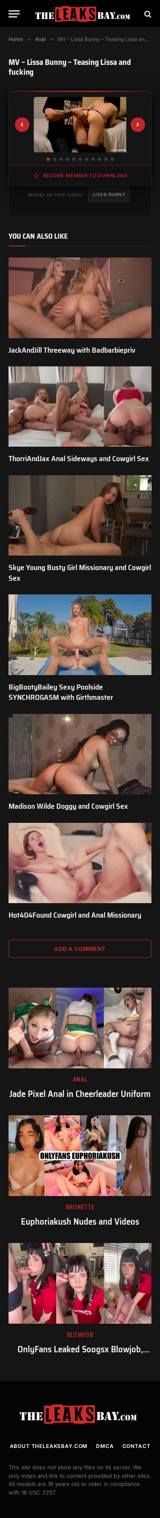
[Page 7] (86, 159)
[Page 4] (67, 159)
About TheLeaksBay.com (49, 1446)
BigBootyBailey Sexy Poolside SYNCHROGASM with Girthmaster (61, 692)
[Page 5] (74, 159)
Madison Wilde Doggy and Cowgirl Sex (68, 806)
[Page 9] (99, 159)
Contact (136, 1446)
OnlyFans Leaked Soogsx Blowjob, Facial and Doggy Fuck (80, 1355)
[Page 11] (112, 159)
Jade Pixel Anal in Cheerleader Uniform (80, 1094)
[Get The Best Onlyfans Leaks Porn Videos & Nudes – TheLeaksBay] (84, 14)
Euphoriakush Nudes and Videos (80, 1221)
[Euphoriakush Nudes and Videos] (80, 1155)
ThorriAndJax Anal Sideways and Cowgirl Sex (79, 459)
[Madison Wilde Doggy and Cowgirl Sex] (80, 754)
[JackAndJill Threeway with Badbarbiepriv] (80, 297)
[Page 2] (54, 159)
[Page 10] (106, 159)
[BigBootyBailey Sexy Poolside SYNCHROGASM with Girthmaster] (80, 634)
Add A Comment (79, 948)
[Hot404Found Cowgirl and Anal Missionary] (80, 863)
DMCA (104, 1446)
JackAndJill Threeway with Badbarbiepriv (72, 350)
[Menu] (14, 13)
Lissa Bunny (109, 194)
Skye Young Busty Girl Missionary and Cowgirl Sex (80, 573)
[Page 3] (61, 159)
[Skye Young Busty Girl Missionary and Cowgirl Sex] (80, 515)
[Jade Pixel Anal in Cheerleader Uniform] (80, 1028)
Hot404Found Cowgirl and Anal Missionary (75, 915)
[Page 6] (80, 159)
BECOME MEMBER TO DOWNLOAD (85, 175)
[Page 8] (93, 159)
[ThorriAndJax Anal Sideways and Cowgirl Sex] (80, 406)
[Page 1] (48, 159)
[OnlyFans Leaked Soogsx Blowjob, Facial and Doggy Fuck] (80, 1283)
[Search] (147, 13)
